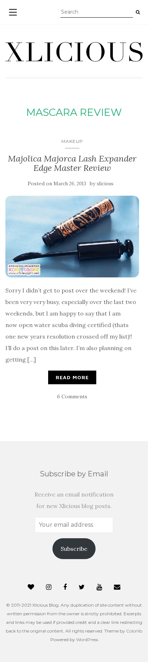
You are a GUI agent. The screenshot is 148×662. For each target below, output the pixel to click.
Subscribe (74, 548)
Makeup (72, 141)
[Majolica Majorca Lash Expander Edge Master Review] (72, 236)
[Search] (138, 12)
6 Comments (72, 396)
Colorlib (134, 631)
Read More (72, 377)
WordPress (87, 639)
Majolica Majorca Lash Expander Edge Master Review (72, 163)
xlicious (105, 184)
